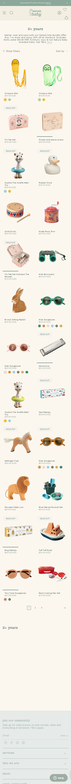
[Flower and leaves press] (52, 121)
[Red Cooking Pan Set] (52, 574)
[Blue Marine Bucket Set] (52, 488)
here (49, 42)
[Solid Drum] (18, 212)
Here (48, 3)
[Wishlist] (65, 9)
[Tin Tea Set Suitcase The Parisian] (18, 255)
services (8, 753)
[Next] (66, 2)
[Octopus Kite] (18, 74)
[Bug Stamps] (18, 531)
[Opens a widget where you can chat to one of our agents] (59, 778)
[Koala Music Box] (52, 212)
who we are (11, 763)
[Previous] (4, 2)
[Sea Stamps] (52, 393)
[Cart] (66, 17)
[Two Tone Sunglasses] (18, 574)
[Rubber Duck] (52, 164)
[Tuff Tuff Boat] (52, 531)
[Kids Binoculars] (52, 255)
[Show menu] (4, 12)
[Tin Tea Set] (18, 121)
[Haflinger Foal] (18, 442)
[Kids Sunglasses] (52, 301)
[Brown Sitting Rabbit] (18, 301)
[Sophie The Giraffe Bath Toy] (18, 164)
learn (6, 774)
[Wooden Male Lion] (18, 488)
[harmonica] (52, 347)
